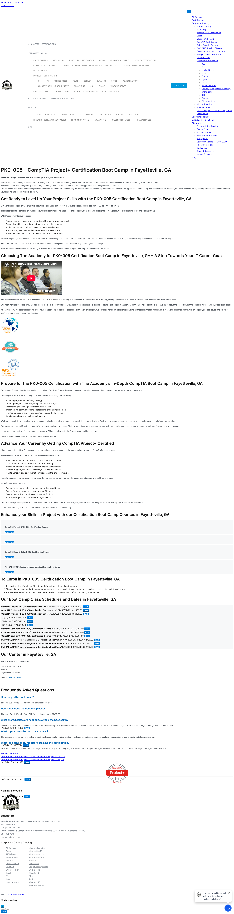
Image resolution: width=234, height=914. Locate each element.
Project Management (38, 866)
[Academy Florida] (7, 91)
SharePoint (79, 86)
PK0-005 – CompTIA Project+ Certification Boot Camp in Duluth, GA (32, 759)
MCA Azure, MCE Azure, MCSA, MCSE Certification (97, 91)
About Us (32, 108)
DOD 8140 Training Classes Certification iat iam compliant (89, 65)
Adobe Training (40, 60)
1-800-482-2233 (14, 678)
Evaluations (100, 120)
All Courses (33, 44)
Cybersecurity (12, 870)
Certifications (49, 44)
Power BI (33, 860)
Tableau (32, 879)
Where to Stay (62, 91)
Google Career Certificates (136, 65)
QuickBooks (34, 870)
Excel (8, 873)
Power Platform (130, 81)
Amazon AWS (12, 857)
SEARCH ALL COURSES (12, 2)
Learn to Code (40, 71)
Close (4, 911)
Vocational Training (37, 98)
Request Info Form (9, 753)
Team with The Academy (44, 115)
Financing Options (80, 120)
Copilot (87, 81)
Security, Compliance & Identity (53, 86)
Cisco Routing (12, 863)
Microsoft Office (41, 91)
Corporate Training (37, 53)
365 (40, 81)
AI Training (58, 60)
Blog (30, 127)
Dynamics (101, 81)
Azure (75, 81)
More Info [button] (9, 532)
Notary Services (143, 120)
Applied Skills (60, 81)
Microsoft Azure (36, 854)
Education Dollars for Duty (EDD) (49, 120)
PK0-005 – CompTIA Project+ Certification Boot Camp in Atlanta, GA (33, 756)
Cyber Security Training (44, 65)
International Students (111, 115)
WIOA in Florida (87, 115)
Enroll (86, 607)
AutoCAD (10, 860)
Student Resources (121, 120)
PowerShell (34, 863)
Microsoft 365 (35, 851)
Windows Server (118, 86)
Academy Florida (16, 894)
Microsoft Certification (45, 76)
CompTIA (10, 866)
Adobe (9, 851)
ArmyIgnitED (134, 115)
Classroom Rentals (119, 60)
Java (8, 879)
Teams (102, 86)
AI (48, 81)
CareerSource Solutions (62, 98)
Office (114, 81)
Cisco (102, 60)
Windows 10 (34, 882)
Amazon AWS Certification (81, 60)
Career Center (67, 115)
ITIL (7, 876)
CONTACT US (7, 5)
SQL (92, 86)
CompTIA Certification (145, 60)
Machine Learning (37, 848)
